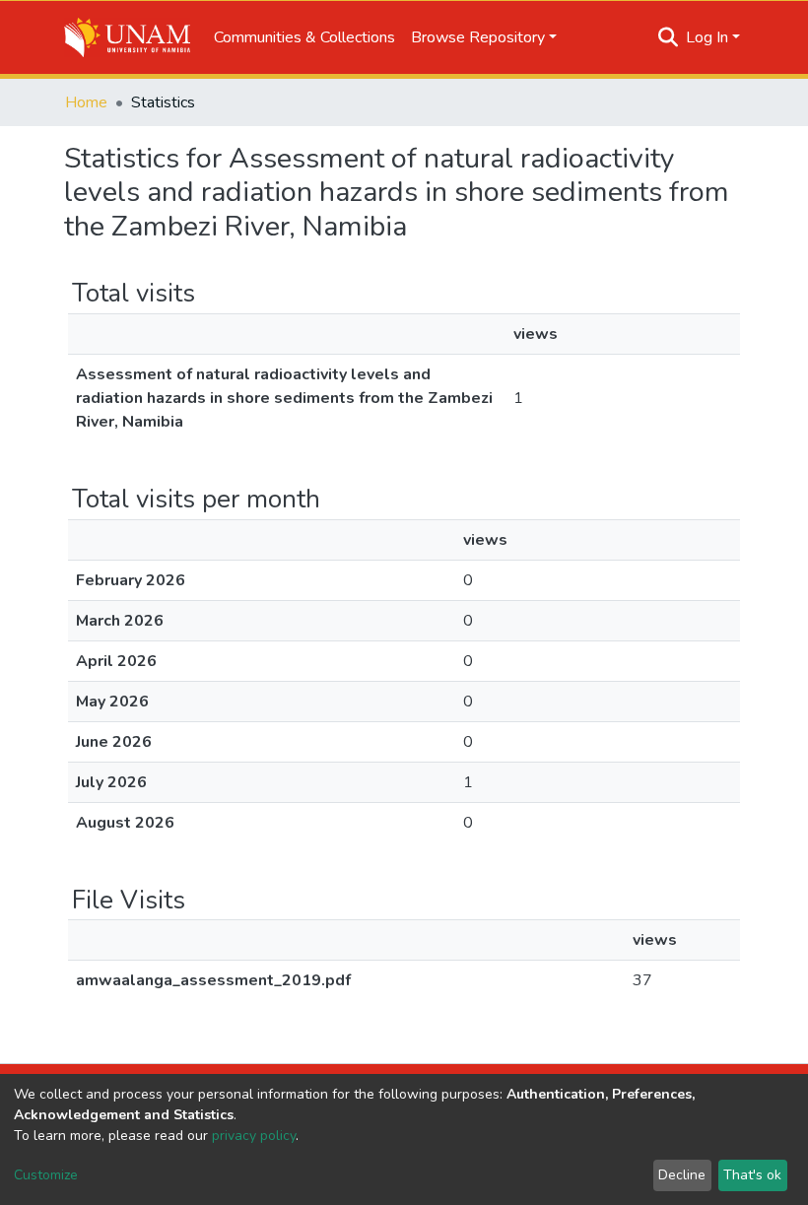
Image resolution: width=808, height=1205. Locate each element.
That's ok (752, 1175)
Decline (682, 1175)
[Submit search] (668, 37)
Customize (46, 1175)
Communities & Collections (304, 37)
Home (86, 102)
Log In (707, 37)
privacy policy (254, 1135)
